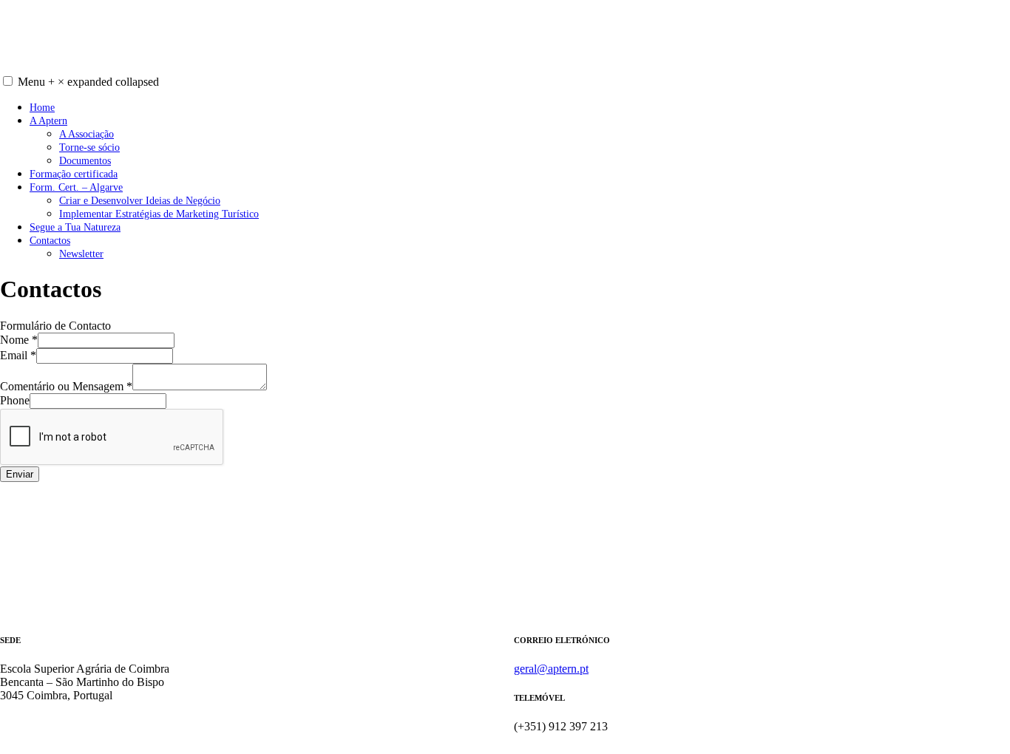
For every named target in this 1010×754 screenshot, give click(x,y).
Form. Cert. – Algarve (76, 187)
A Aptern (48, 120)
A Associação (86, 134)
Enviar (19, 474)
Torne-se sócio (89, 147)
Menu (88, 81)
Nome (19, 339)
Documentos (85, 160)
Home (42, 107)
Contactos (50, 240)
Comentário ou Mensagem (66, 386)
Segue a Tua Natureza (75, 227)
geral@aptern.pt (551, 668)
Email (18, 355)
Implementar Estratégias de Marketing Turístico (159, 214)
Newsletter (81, 253)
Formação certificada (74, 174)
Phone (15, 400)
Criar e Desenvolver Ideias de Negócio (139, 200)
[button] (8, 81)
